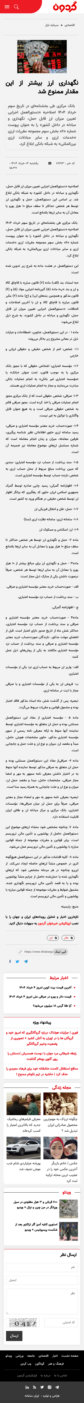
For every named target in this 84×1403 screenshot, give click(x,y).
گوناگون (39, 1364)
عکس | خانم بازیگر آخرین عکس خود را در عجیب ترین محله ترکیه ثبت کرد (61, 1172)
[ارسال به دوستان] (49, 163)
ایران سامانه (32, 1396)
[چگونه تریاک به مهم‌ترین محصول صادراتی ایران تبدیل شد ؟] (60, 1103)
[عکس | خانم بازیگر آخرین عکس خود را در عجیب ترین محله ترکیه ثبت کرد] (60, 1148)
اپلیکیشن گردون (27, 1375)
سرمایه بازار (52, 25)
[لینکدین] (27, 1388)
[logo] (63, 6)
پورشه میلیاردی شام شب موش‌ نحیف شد (24, 1166)
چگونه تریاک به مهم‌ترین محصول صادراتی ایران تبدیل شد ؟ (60, 1125)
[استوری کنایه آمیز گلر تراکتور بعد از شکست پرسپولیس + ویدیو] (68, 1231)
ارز (50, 938)
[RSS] (34, 1388)
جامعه (31, 1356)
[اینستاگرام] (49, 1388)
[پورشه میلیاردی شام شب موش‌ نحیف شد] (24, 1148)
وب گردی (26, 1364)
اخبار (55, 1356)
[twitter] (17, 961)
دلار (66, 938)
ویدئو (9, 1356)
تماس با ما (60, 1375)
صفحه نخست (69, 1356)
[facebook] (10, 961)
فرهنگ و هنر (56, 1364)
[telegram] (26, 961)
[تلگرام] (57, 1388)
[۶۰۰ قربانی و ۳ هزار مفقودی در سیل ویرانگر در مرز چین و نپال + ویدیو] (68, 1209)
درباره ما (45, 1375)
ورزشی (20, 1356)
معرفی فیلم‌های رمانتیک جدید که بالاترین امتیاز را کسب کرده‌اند (24, 1125)
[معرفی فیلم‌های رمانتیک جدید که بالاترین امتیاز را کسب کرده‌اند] (24, 1103)
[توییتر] (42, 1388)
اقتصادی (70, 25)
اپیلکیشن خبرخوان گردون (54, 923)
